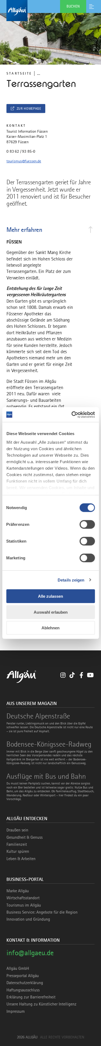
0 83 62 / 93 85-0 (20, 151)
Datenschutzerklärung (24, 982)
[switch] (87, 524)
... (38, 73)
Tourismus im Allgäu (23, 905)
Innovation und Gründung (28, 919)
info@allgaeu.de (30, 952)
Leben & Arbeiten (21, 858)
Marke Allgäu (17, 890)
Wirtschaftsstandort (23, 897)
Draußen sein (17, 830)
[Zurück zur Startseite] (50, 10)
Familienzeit (16, 844)
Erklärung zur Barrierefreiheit (30, 997)
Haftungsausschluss (23, 990)
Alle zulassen (50, 596)
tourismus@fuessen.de (23, 161)
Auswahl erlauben (51, 612)
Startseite (19, 73)
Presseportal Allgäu (22, 975)
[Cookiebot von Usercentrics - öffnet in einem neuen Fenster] (72, 414)
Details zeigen (71, 579)
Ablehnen (50, 628)
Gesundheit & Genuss (24, 837)
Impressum (15, 1011)
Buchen (73, 6)
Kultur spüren (17, 851)
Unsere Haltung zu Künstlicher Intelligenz (41, 1004)
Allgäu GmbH (17, 968)
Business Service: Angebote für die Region (42, 912)
